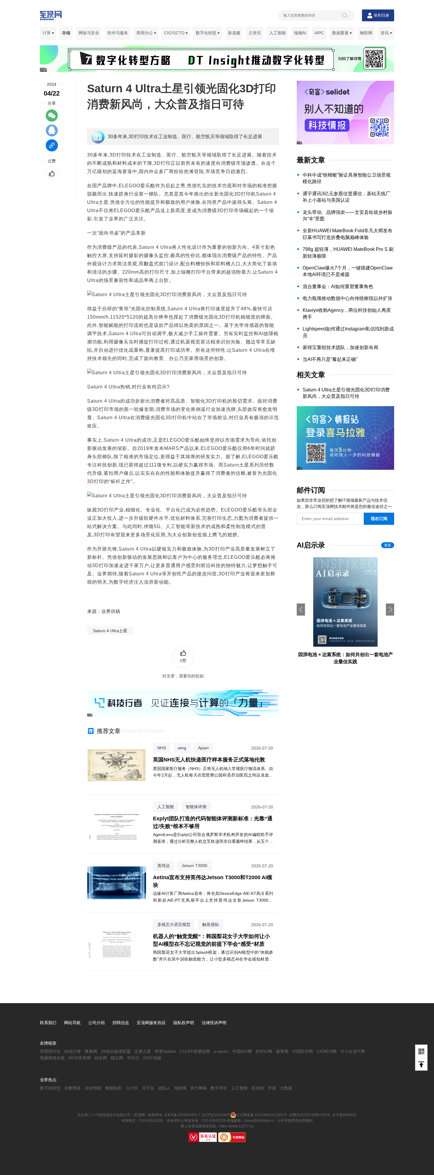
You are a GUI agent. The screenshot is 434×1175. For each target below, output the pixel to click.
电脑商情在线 (52, 1057)
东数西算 (72, 1088)
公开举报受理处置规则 (295, 1120)
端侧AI (300, 32)
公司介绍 (96, 1022)
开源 (272, 1088)
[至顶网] (51, 16)
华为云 (133, 1057)
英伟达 (163, 865)
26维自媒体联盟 (115, 1051)
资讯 (385, 32)
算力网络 (198, 1088)
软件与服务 (117, 32)
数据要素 (341, 32)
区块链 (258, 1088)
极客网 (282, 1051)
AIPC (319, 32)
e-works (221, 1051)
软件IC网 (264, 1051)
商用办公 (145, 32)
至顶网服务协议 (151, 1022)
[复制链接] (52, 148)
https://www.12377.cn (237, 1126)
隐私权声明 (183, 1022)
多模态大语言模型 (173, 924)
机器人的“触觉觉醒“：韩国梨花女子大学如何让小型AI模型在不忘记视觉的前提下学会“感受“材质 (211, 940)
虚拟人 (164, 1088)
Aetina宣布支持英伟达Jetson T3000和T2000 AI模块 (212, 881)
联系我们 (48, 1022)
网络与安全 (89, 32)
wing (182, 747)
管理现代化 (50, 1051)
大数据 (286, 1088)
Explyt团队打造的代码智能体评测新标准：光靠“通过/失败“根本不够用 (213, 822)
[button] (390, 609)
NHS (161, 747)
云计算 (131, 1088)
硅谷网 (100, 1057)
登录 (377, 15)
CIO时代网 (327, 1051)
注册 (385, 15)
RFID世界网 (79, 1057)
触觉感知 (210, 924)
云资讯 (255, 32)
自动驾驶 (93, 1088)
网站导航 (72, 1022)
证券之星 (142, 1051)
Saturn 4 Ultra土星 (110, 630)
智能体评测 (196, 806)
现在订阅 (379, 518)
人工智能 (277, 32)
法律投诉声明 (214, 1022)
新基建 (234, 32)
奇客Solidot (165, 1051)
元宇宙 (148, 1088)
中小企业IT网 (352, 1051)
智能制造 (113, 1088)
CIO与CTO (175, 32)
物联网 (366, 32)
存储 (66, 32)
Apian (203, 747)
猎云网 (117, 1057)
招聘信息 (120, 1022)
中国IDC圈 (242, 1051)
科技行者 (72, 1051)
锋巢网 (91, 1051)
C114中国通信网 (195, 1051)
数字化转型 (207, 32)
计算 (47, 32)
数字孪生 (219, 1088)
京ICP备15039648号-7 (182, 1115)
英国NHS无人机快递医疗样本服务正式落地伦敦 (209, 760)
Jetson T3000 (194, 865)
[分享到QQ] (52, 133)
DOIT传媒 (152, 1057)
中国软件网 (302, 1051)
